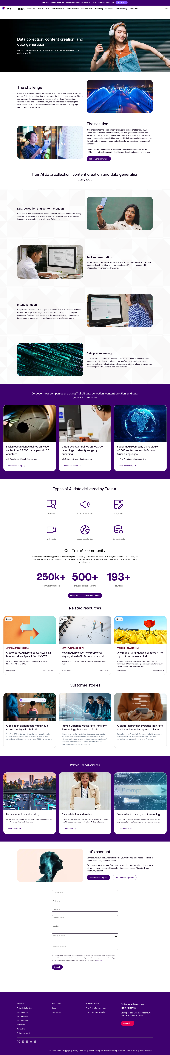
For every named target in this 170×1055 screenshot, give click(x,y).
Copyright (67, 1051)
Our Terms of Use (55, 1051)
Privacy (75, 1051)
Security (83, 1051)
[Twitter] (18, 1041)
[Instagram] (35, 1041)
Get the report (121, 2)
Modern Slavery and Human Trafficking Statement (107, 1051)
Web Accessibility (146, 1051)
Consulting (21, 1029)
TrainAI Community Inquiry (95, 1012)
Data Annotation (22, 1016)
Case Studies (56, 1012)
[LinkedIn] (22, 1041)
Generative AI (22, 1025)
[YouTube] (31, 1041)
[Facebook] (27, 1041)
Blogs (54, 1008)
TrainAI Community (24, 1033)
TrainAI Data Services (24, 1008)
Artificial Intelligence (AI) (17, 648)
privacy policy (99, 960)
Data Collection (22, 1012)
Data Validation (22, 1020)
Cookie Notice (132, 1051)
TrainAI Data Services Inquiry (96, 1008)
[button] (6, 8)
